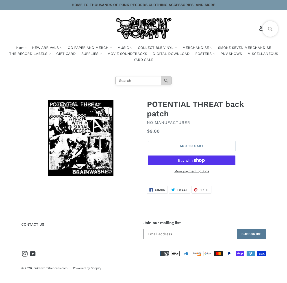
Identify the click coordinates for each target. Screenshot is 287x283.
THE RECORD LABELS (28, 54)
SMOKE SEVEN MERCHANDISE (244, 47)
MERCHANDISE (196, 47)
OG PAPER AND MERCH (89, 47)
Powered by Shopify (87, 268)
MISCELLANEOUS (263, 54)
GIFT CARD (66, 54)
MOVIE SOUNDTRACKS (127, 54)
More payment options (191, 171)
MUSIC (123, 47)
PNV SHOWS (231, 54)
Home (21, 47)
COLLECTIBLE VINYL (156, 47)
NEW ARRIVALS (46, 47)
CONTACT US (32, 224)
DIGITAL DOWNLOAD (171, 54)
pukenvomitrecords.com (50, 268)
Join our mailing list (162, 222)
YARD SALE (143, 60)
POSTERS (204, 54)
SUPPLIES (90, 54)
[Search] (166, 80)
